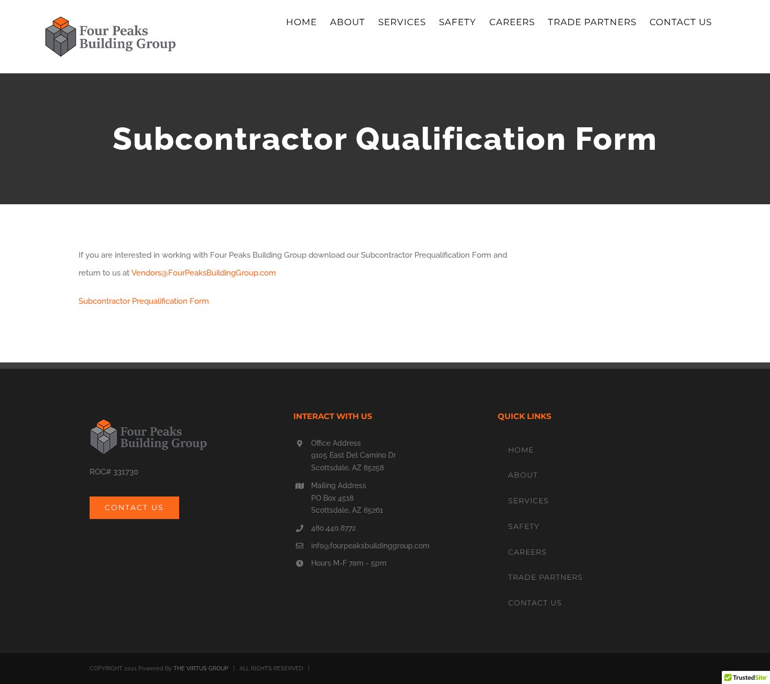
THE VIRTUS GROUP (200, 668)
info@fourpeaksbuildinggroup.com (370, 546)
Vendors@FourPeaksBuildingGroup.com (203, 273)
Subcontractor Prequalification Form (144, 301)
